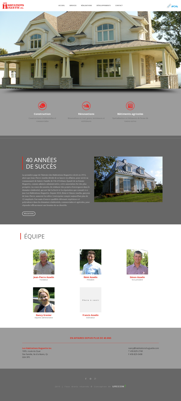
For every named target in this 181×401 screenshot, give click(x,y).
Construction (42, 114)
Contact (119, 5)
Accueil (61, 5)
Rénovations (86, 114)
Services (72, 5)
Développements (104, 5)
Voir (50, 50)
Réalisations (86, 5)
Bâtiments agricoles (130, 114)
